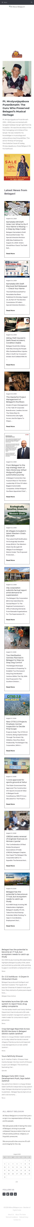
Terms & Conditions (12, 1217)
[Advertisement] (17, 27)
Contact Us (17, 1220)
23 (29, 1170)
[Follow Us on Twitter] (7, 1194)
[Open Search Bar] (31, 2)
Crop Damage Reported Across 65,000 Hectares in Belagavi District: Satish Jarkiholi (16, 1031)
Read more (10, 253)
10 (4, 1167)
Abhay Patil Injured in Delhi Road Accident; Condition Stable (15, 340)
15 (25, 1167)
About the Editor (21, 1214)
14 (21, 1167)
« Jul (16, 1182)
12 (12, 1167)
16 (29, 1167)
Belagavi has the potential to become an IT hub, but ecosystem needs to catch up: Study (17, 896)
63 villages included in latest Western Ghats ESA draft (16, 533)
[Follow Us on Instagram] (11, 1194)
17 (4, 1170)
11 (8, 1167)
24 (4, 1174)
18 (8, 1170)
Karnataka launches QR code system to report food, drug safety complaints (15, 1003)
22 (25, 1170)
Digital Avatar (17, 1210)
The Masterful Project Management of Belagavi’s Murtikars (16, 399)
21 (21, 1170)
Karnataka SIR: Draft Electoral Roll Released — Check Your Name (16, 286)
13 (17, 1167)
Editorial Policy (23, 1217)
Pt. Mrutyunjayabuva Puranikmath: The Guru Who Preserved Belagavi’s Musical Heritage (16, 108)
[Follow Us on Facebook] (4, 1194)
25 (8, 1174)
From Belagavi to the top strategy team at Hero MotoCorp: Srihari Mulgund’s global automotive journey (16, 470)
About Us (11, 1214)
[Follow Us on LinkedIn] (15, 1194)
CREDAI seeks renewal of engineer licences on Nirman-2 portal (16, 838)
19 (12, 1170)
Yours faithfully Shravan (12, 1056)
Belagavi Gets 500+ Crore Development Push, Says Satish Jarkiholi (16, 1078)
